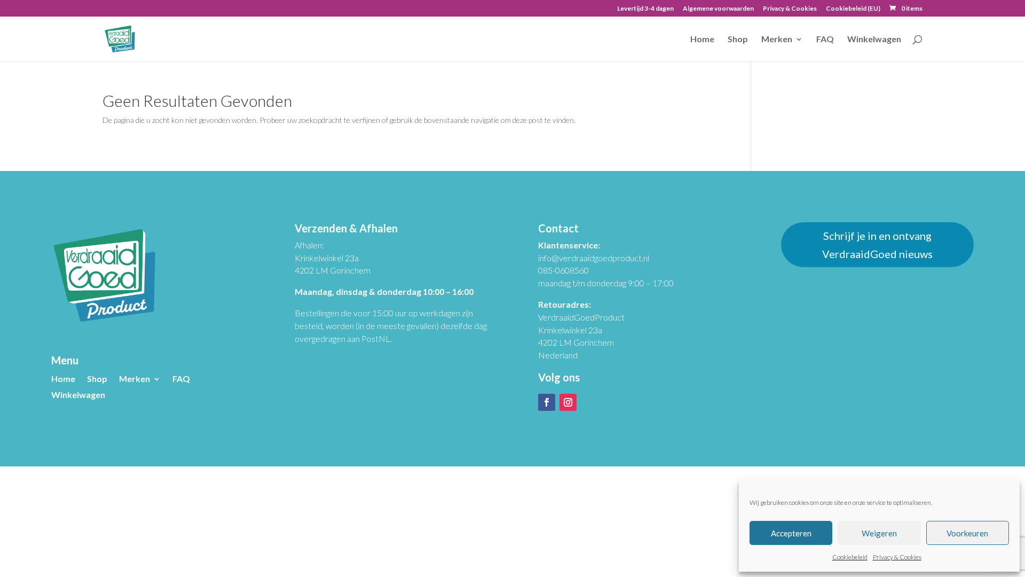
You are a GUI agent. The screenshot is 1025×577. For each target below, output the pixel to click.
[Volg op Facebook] (546, 402)
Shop (738, 39)
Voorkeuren (967, 533)
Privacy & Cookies (897, 557)
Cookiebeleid (850, 557)
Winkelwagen (874, 39)
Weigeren (879, 533)
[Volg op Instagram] (568, 402)
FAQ (825, 39)
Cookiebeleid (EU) (853, 8)
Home (702, 39)
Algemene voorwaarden (718, 8)
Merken (776, 39)
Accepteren (791, 533)
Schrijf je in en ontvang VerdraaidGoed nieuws (877, 244)
